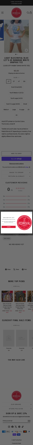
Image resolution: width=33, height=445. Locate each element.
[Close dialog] (31, 212)
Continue (8, 226)
